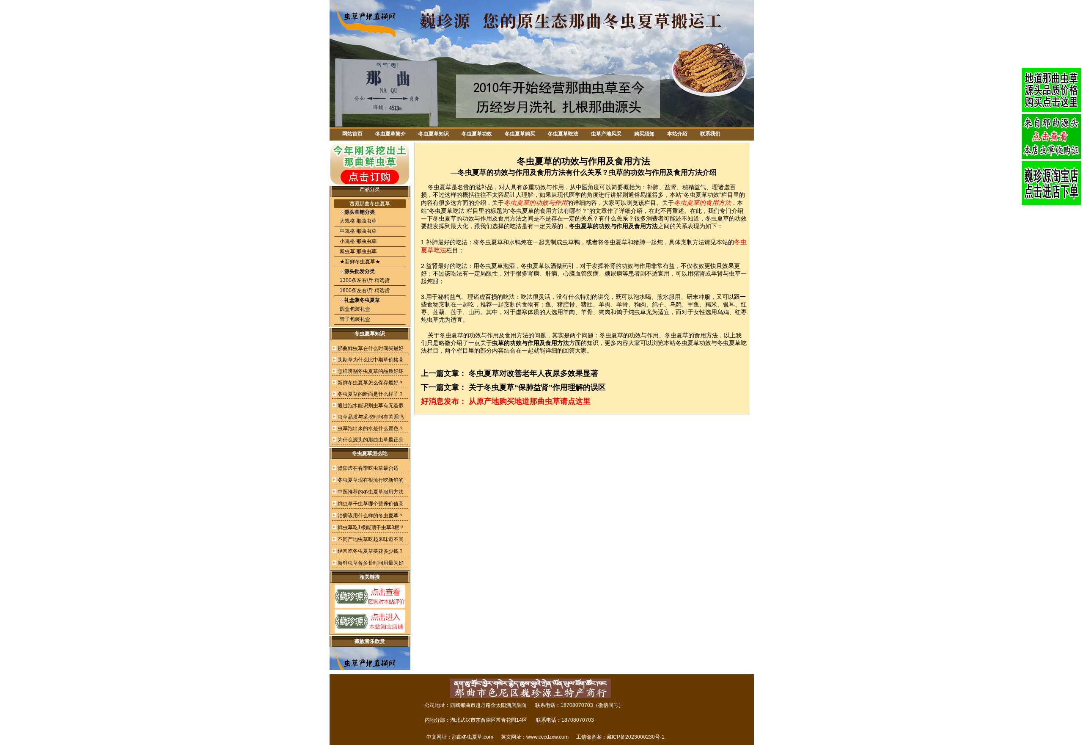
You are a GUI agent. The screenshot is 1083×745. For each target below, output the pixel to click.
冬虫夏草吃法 (563, 134)
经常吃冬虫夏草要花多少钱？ (371, 551)
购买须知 (644, 134)
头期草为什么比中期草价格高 (371, 360)
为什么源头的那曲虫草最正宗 (371, 440)
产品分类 (370, 189)
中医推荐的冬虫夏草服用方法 (371, 492)
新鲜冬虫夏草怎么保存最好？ (371, 383)
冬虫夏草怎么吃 (370, 453)
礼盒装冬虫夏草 (362, 300)
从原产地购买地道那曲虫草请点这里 (530, 401)
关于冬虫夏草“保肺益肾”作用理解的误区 (537, 387)
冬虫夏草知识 (433, 134)
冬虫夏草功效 (477, 134)
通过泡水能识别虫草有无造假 (371, 405)
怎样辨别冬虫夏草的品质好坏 (371, 371)
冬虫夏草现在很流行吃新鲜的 (371, 480)
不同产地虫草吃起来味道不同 (371, 539)
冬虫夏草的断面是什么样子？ (371, 394)
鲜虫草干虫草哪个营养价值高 (371, 504)
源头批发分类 (359, 271)
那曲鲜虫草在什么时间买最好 (371, 348)
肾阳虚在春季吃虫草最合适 (368, 468)
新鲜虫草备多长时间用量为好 (371, 563)
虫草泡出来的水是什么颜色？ (371, 428)
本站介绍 (677, 134)
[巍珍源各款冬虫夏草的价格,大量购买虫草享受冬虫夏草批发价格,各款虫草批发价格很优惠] (1051, 90)
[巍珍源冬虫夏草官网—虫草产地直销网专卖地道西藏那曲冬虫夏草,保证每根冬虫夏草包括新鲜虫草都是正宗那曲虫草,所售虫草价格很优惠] (542, 125)
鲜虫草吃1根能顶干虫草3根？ (371, 527)
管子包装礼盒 (354, 319)
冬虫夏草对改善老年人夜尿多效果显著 (533, 373)
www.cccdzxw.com (547, 737)
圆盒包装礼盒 (354, 309)
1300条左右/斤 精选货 (364, 280)
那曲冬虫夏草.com (472, 737)
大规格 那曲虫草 (357, 221)
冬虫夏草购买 (520, 134)
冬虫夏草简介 (390, 134)
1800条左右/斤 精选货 (364, 290)
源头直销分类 (359, 212)
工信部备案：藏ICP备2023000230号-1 (620, 737)
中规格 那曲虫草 (357, 231)
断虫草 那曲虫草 (357, 251)
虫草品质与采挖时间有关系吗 (371, 417)
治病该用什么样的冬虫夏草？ (371, 516)
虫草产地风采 (606, 134)
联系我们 (710, 134)
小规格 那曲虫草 (357, 241)
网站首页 (352, 134)
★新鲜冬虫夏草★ (359, 262)
